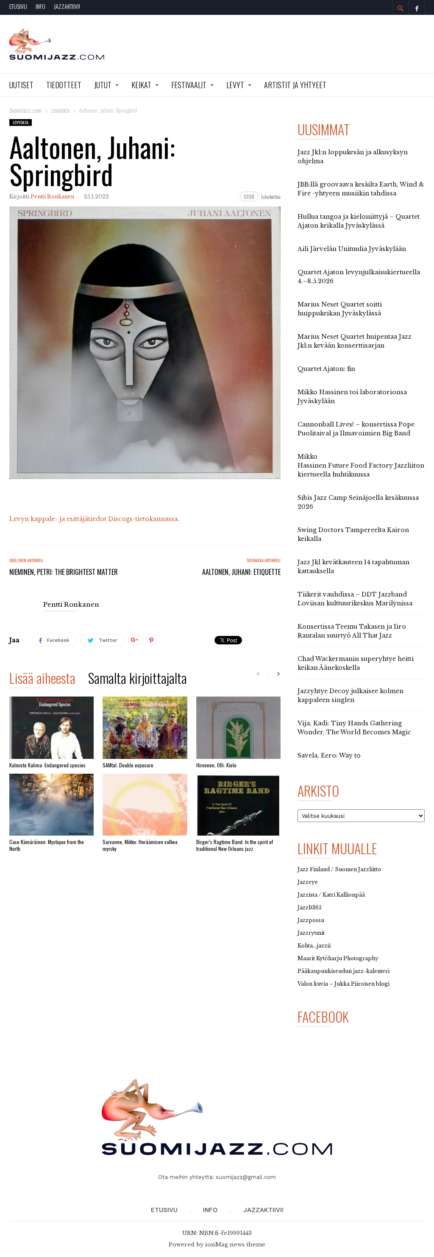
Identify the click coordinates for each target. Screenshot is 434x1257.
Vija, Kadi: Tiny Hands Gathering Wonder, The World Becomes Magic (354, 727)
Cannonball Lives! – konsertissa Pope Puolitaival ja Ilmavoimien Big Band (356, 429)
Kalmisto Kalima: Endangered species (47, 765)
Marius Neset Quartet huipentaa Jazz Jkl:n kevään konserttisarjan (355, 341)
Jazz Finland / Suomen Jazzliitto (339, 869)
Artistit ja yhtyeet (295, 84)
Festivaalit (188, 84)
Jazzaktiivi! (67, 6)
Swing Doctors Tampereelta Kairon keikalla (353, 534)
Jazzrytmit (311, 933)
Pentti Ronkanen (52, 196)
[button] (400, 8)
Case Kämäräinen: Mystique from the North (46, 845)
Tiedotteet (63, 84)
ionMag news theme (235, 1244)
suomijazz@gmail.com (246, 1177)
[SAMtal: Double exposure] (145, 727)
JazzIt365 (310, 907)
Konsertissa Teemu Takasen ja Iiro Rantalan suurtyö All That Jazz (352, 631)
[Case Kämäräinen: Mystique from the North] (51, 805)
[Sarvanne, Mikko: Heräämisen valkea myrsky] (145, 805)
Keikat (141, 84)
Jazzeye (308, 882)
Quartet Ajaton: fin (326, 369)
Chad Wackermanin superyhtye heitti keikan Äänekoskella (356, 663)
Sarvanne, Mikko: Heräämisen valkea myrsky (140, 845)
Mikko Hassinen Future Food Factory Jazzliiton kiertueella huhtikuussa (361, 465)
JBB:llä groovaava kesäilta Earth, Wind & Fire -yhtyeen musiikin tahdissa (361, 189)
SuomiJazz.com (25, 110)
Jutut (102, 84)
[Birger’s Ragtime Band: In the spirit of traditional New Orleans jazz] (238, 805)
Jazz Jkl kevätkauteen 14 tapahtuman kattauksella (353, 566)
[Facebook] (417, 7)
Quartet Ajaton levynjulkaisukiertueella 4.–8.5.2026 (359, 276)
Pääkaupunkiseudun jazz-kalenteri (343, 971)
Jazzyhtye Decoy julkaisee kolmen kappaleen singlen (350, 695)
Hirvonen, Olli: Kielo (216, 765)
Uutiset (21, 84)
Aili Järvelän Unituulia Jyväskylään (352, 249)
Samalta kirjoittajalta (137, 679)
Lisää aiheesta (42, 679)
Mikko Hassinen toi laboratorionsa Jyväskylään (352, 396)
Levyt (235, 84)
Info (40, 6)
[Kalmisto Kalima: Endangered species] (51, 727)
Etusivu (18, 6)
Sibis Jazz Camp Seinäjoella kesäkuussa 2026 (358, 502)
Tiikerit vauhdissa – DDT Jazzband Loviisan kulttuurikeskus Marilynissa (355, 599)
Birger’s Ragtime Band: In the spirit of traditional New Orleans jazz (234, 845)
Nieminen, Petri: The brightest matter (63, 572)
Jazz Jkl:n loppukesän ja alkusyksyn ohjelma (353, 156)
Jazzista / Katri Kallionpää (331, 895)
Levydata (20, 122)
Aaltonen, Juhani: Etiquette (241, 572)
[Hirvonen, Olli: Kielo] (238, 727)
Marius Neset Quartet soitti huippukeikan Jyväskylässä (340, 309)
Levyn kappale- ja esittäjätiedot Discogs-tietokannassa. (94, 519)
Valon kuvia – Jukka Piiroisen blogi (343, 984)
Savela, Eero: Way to (329, 755)
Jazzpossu (311, 920)
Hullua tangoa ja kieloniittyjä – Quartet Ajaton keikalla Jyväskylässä (359, 221)
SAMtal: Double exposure (128, 765)
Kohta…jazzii (314, 945)
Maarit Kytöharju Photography (338, 958)
